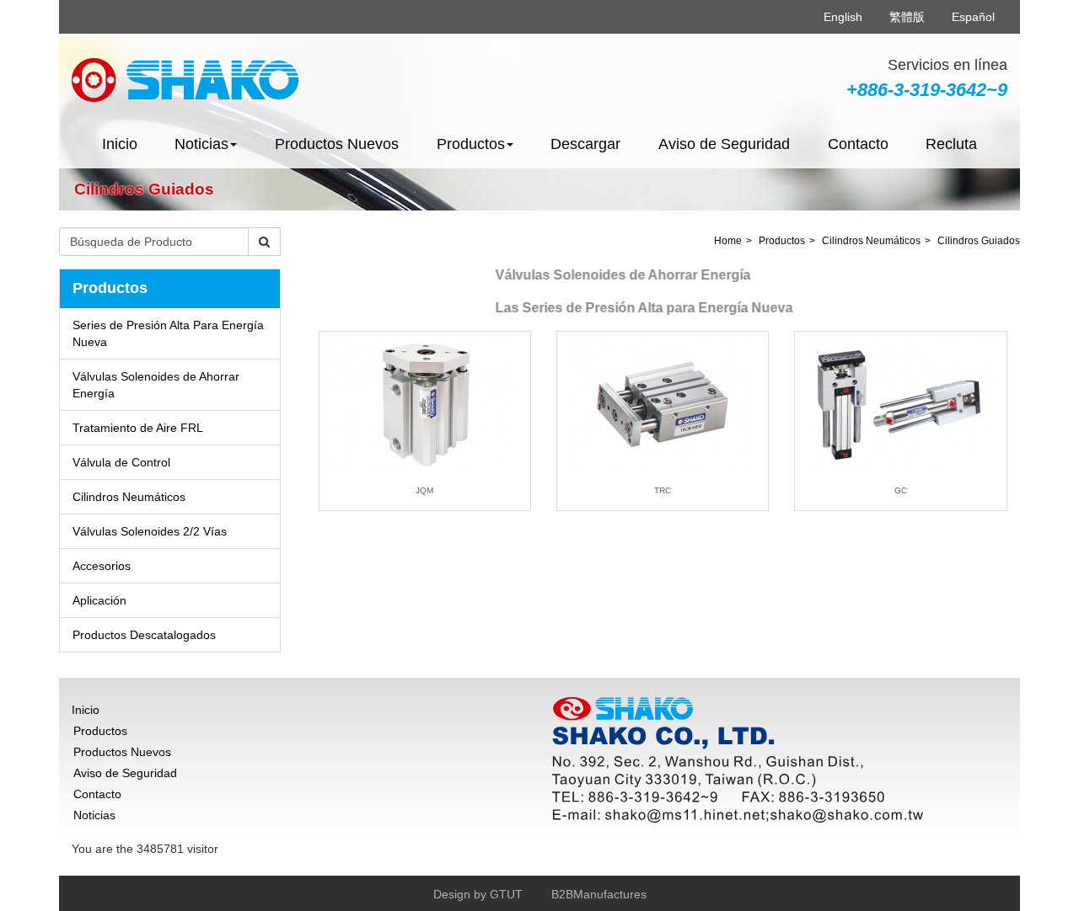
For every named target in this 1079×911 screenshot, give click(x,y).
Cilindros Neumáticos (128, 496)
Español (973, 17)
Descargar (585, 144)
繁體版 (907, 17)
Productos (782, 241)
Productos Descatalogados (144, 635)
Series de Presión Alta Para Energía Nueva (168, 333)
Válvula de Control (121, 462)
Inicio (119, 144)
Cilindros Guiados (978, 241)
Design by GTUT (478, 894)
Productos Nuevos (337, 144)
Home (728, 241)
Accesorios (101, 566)
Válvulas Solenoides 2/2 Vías (149, 531)
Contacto (858, 144)
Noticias (94, 815)
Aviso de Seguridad (724, 144)
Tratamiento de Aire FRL (137, 427)
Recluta (951, 144)
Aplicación (99, 600)
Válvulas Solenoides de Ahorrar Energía (155, 385)
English (843, 17)
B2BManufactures (599, 894)
